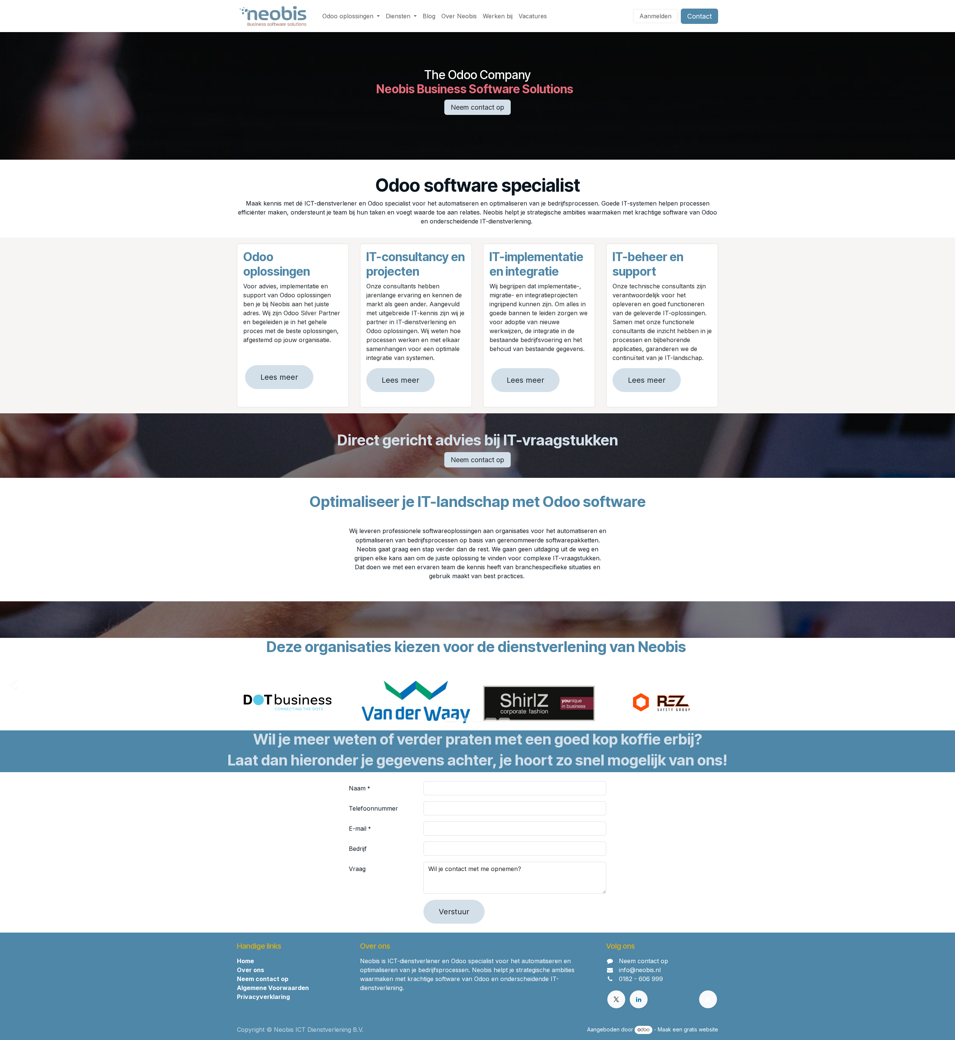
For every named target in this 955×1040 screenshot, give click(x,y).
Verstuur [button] (454, 911)
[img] (38, 684)
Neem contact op (477, 107)
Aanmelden (655, 16)
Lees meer (279, 377)
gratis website (701, 1029)
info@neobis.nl (640, 970)
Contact (699, 16)
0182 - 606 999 (641, 979)
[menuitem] (351, 16)
